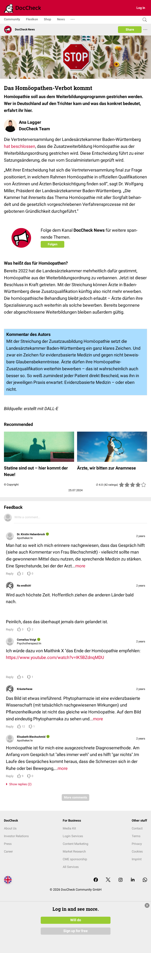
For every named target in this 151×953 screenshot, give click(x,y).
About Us (10, 828)
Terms (136, 836)
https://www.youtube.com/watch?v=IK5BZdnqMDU (55, 657)
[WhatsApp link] (145, 880)
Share (130, 29)
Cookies (137, 851)
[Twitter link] (108, 880)
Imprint (137, 859)
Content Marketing (75, 844)
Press (8, 844)
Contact (137, 828)
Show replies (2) (20, 784)
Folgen (52, 244)
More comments (75, 797)
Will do (75, 920)
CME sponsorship (75, 859)
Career (8, 851)
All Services (71, 867)
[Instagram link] (120, 880)
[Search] (143, 20)
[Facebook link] (96, 880)
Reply (10, 573)
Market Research (74, 851)
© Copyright (11, 484)
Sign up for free (75, 931)
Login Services (73, 836)
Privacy (137, 844)
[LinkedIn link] (133, 880)
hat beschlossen (19, 146)
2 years (140, 536)
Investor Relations (16, 836)
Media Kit (69, 828)
